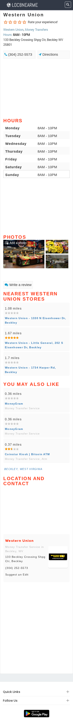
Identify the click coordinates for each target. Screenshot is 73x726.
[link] (23, 254)
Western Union (13, 29)
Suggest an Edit (17, 574)
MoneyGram (14, 403)
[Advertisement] (36, 88)
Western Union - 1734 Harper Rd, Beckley (30, 369)
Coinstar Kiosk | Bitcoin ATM (27, 454)
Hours (7, 35)
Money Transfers (36, 29)
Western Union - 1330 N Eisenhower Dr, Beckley (35, 320)
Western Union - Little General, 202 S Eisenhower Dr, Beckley (34, 345)
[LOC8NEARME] (22, 5)
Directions (49, 54)
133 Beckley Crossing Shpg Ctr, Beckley (25, 559)
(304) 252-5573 (19, 54)
